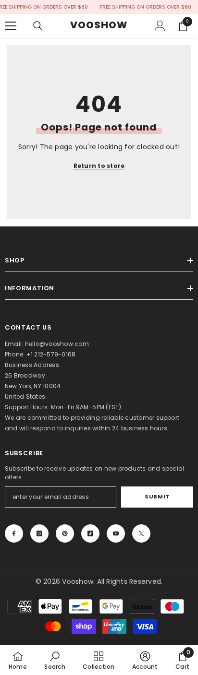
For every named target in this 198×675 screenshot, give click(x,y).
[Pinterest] (65, 533)
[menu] (10, 26)
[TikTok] (90, 533)
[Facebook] (14, 533)
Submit (157, 496)
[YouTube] (116, 533)
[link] (54, 660)
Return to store (99, 166)
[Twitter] (141, 533)
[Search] (38, 26)
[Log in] (160, 26)
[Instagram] (39, 533)
